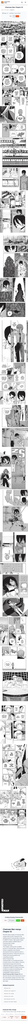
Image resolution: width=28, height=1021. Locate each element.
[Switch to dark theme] (22, 2)
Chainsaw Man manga (8, 943)
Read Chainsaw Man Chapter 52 (11, 974)
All (14, 16)
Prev (11, 16)
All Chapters (12, 920)
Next (17, 16)
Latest (18, 920)
